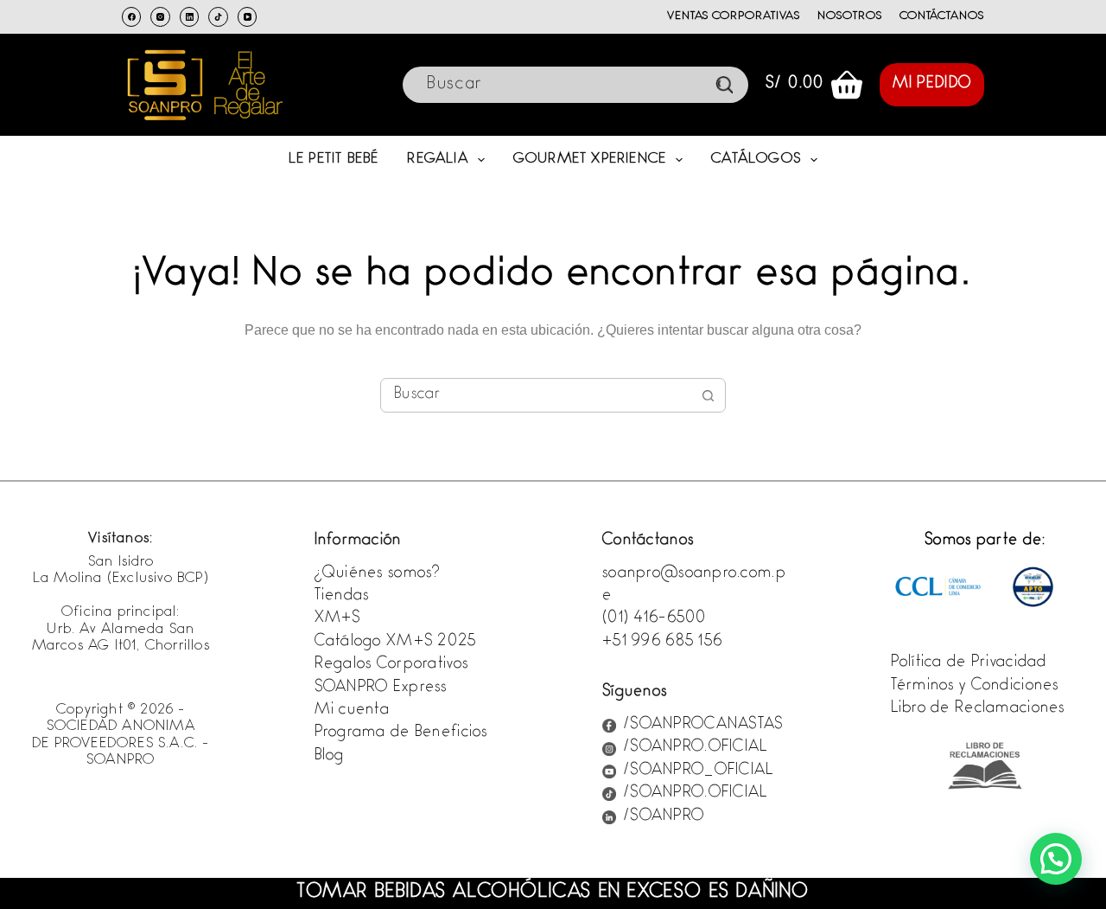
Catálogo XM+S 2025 (396, 643)
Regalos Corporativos (392, 665)
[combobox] (536, 395)
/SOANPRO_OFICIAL (698, 771)
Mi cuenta (353, 711)
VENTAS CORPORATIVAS (733, 16)
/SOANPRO (663, 817)
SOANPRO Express (381, 688)
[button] (1056, 859)
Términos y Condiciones (975, 687)
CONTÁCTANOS (942, 16)
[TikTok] (218, 17)
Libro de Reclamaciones (978, 709)
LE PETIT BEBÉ (334, 159)
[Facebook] (132, 17)
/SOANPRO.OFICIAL (695, 748)
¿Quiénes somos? (378, 574)
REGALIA (437, 159)
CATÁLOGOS (756, 159)
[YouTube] (247, 17)
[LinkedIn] (190, 17)
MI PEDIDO (932, 85)
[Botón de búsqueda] (708, 395)
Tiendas (342, 597)
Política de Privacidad (969, 663)
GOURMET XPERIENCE (589, 159)
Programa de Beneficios (401, 733)
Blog (330, 757)
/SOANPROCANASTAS (703, 726)
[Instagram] (160, 17)
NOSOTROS (849, 16)
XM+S (338, 619)
